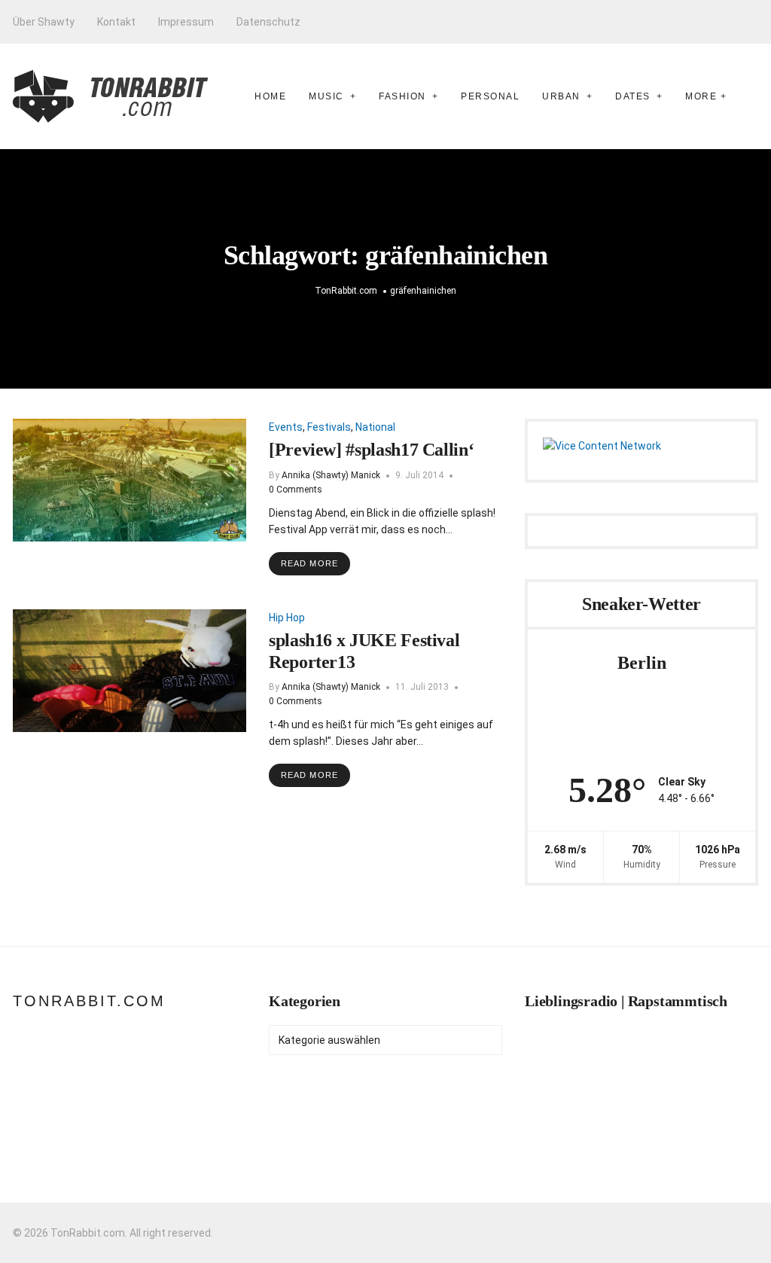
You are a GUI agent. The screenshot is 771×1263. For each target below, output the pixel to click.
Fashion (402, 96)
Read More (309, 563)
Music (326, 96)
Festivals (329, 427)
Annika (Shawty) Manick (331, 475)
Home (270, 96)
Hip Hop (287, 618)
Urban (561, 96)
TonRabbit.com (89, 1001)
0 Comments (295, 489)
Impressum (186, 22)
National (375, 427)
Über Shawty (44, 22)
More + (706, 96)
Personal (490, 96)
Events (286, 427)
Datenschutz (268, 22)
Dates (633, 96)
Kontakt (116, 22)
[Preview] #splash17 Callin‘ (371, 449)
